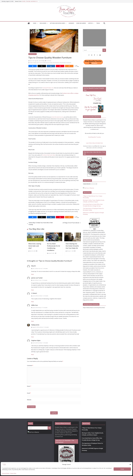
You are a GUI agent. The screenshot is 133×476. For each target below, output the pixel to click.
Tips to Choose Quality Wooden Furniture (44, 62)
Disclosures (43, 23)
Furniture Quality (33, 62)
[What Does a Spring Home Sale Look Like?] (35, 233)
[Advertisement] (94, 37)
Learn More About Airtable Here (94, 143)
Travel (98, 23)
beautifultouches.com (94, 223)
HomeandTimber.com (47, 88)
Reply (32, 274)
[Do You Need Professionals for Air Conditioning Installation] (54, 233)
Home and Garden (81, 23)
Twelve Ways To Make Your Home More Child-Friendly (41, 223)
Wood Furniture (56, 62)
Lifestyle (90, 23)
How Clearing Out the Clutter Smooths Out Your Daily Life (72, 246)
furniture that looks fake (48, 155)
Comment (30, 365)
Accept (122, 469)
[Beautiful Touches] (28, 23)
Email (29, 393)
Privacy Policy (13, 473)
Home (34, 23)
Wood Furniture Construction (65, 62)
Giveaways (71, 23)
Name (29, 386)
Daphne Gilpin (35, 340)
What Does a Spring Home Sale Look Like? (34, 246)
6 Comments (48, 60)
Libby (37, 60)
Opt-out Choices (5, 473)
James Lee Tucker (37, 278)
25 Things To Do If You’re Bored (71, 223)
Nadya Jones (35, 325)
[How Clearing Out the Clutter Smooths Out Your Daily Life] (72, 233)
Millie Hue (34, 305)
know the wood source (57, 117)
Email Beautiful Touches (94, 137)
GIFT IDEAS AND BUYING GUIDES (57, 23)
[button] (130, 464)
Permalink (46, 268)
